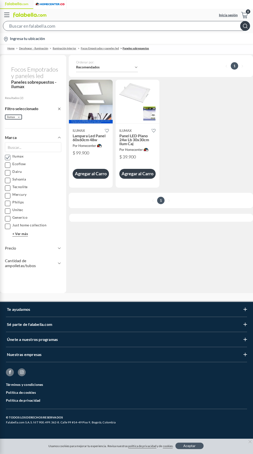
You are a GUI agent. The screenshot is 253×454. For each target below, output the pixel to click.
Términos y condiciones (24, 384)
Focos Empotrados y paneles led (100, 48)
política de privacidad (142, 446)
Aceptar (189, 446)
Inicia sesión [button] (228, 15)
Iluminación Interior (64, 48)
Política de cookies (21, 392)
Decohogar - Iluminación (33, 48)
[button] (126, 27)
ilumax (11, 117)
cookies (168, 446)
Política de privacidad (23, 400)
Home (11, 48)
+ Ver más (20, 234)
